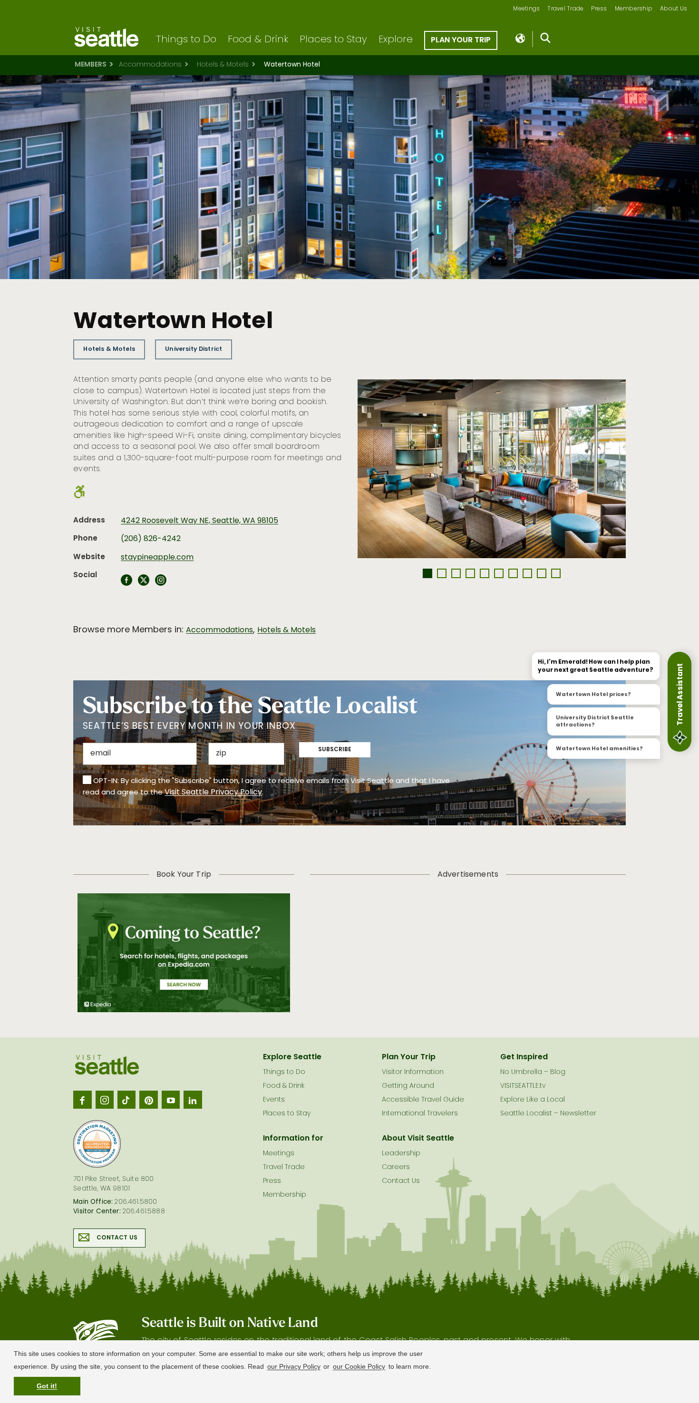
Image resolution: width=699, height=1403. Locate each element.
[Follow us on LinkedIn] (193, 1100)
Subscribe (334, 750)
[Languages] (521, 39)
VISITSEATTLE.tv (522, 1086)
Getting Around (408, 1086)
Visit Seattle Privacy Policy (213, 792)
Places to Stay (333, 40)
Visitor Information (413, 1072)
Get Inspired (524, 1057)
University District (193, 349)
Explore (396, 40)
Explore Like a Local (532, 1099)
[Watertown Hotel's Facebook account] (126, 583)
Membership (634, 9)
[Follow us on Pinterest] (148, 1100)
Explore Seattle (292, 1057)
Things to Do (186, 40)
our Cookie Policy (359, 1366)
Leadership (401, 1153)
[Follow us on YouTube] (171, 1100)
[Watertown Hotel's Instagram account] (160, 583)
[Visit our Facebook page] (82, 1100)
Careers (396, 1167)
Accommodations (150, 64)
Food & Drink (258, 40)
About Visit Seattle (418, 1138)
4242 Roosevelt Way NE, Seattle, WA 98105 (199, 521)
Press (599, 9)
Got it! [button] (47, 1386)
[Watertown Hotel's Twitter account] (143, 583)
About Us (673, 9)
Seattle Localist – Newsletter (548, 1113)
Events (274, 1099)
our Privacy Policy (293, 1366)
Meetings (526, 9)
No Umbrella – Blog (532, 1072)
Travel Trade (565, 9)
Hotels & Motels (223, 64)
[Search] (545, 40)
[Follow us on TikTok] (126, 1100)
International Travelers (420, 1113)
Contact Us (117, 1238)
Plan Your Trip (461, 40)
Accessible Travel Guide (423, 1099)
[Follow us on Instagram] (105, 1100)
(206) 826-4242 (151, 539)
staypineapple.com (157, 558)
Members (91, 64)
